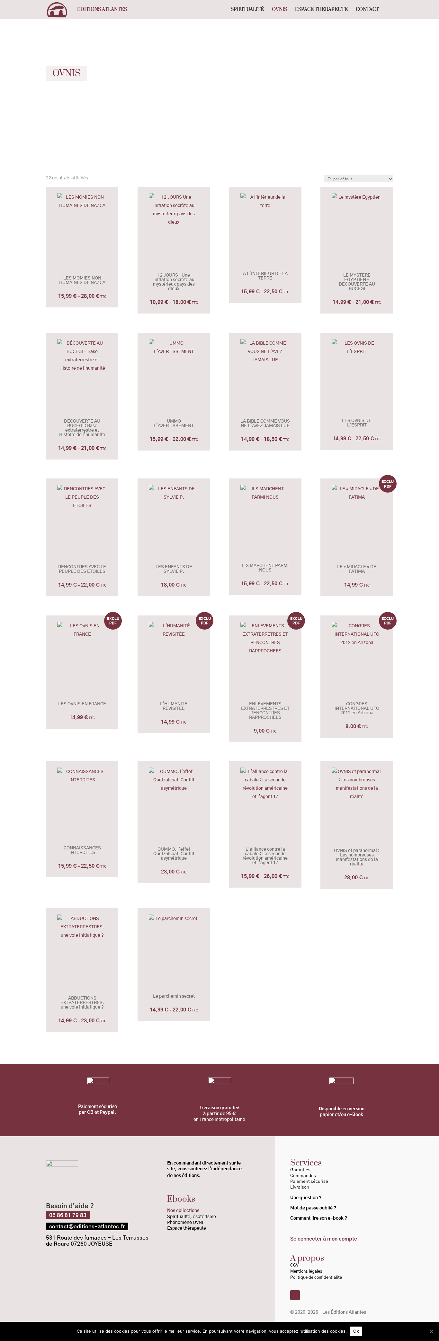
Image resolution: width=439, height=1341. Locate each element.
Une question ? (305, 1198)
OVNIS (279, 10)
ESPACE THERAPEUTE (321, 10)
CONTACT (367, 10)
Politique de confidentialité (316, 1278)
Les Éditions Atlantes (344, 1312)
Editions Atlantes (102, 10)
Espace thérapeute (186, 1228)
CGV (294, 1265)
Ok (356, 1331)
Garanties (300, 1170)
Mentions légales (306, 1271)
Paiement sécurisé (309, 1181)
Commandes (303, 1175)
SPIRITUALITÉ (247, 10)
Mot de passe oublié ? (313, 1208)
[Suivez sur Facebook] (295, 1295)
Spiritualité (178, 1217)
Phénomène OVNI (185, 1222)
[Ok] (431, 1331)
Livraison (299, 1187)
